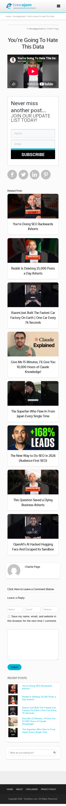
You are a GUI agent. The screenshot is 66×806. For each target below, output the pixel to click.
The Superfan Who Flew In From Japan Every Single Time (38, 730)
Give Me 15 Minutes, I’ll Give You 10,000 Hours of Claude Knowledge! (39, 721)
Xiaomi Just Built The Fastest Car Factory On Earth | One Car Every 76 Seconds (39, 710)
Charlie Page (53, 29)
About (19, 789)
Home (10, 789)
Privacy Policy (48, 789)
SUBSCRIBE (33, 154)
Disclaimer (32, 789)
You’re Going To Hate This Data (33, 43)
